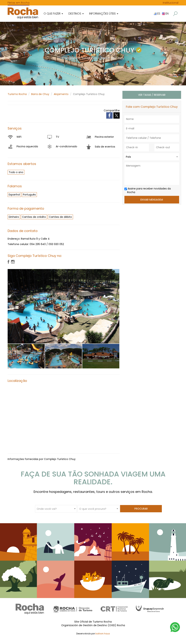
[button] (175, 13)
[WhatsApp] (175, 627)
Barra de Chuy (40, 94)
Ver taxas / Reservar (151, 95)
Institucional (170, 3)
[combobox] (151, 156)
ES (158, 13)
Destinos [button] (75, 13)
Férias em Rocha (18, 3)
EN (167, 13)
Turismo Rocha (17, 94)
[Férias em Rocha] (23, 13)
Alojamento (61, 94)
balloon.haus (102, 633)
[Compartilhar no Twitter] (116, 115)
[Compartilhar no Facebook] (109, 115)
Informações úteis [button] (102, 13)
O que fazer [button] (52, 13)
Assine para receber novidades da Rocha (149, 190)
